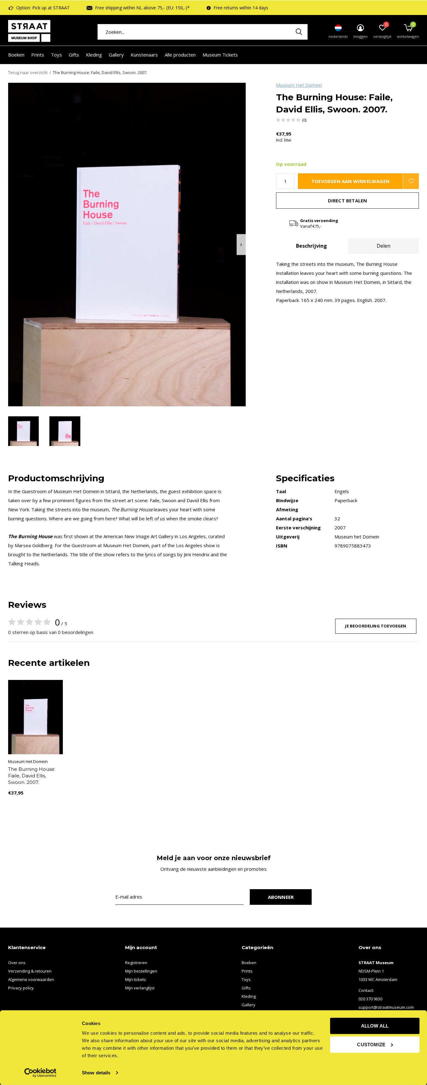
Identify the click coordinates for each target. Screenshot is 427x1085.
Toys (56, 55)
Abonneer (281, 897)
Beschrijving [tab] (311, 245)
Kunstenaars (144, 55)
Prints (37, 55)
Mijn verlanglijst (139, 988)
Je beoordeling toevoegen (375, 626)
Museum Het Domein (299, 85)
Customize (371, 1044)
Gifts (74, 55)
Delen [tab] (383, 245)
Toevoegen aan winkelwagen (350, 181)
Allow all (375, 1025)
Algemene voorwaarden (31, 979)
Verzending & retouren (30, 971)
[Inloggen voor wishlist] (411, 181)
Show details (96, 1072)
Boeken (16, 55)
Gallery (116, 55)
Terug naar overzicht (28, 72)
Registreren (136, 962)
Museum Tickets (220, 55)
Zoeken (299, 32)
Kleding (94, 55)
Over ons (17, 962)
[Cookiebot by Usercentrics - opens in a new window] (40, 1073)
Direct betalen (347, 200)
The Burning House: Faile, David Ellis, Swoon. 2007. (31, 775)
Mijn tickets (135, 979)
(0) (304, 120)
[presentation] (241, 244)
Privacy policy (21, 988)
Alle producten (180, 55)
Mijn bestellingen (141, 971)
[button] (23, 431)
